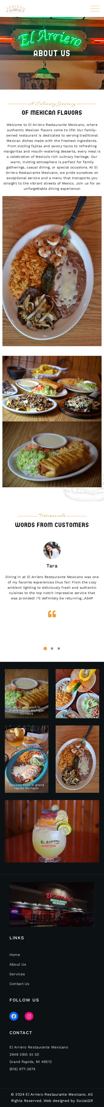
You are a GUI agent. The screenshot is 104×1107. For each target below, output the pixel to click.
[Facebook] (13, 1016)
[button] (45, 648)
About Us (17, 964)
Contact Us (19, 984)
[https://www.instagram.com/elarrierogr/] (29, 1016)
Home (14, 955)
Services (17, 974)
